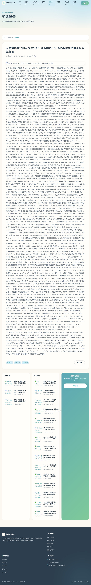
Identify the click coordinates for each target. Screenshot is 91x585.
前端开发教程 (50, 537)
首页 (20, 3)
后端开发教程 (50, 540)
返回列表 (79, 362)
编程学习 (9, 362)
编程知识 (35, 3)
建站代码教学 (50, 550)
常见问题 (67, 3)
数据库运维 (50, 543)
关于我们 (58, 3)
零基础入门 (50, 547)
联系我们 (74, 3)
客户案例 (43, 3)
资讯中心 (51, 3)
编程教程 (26, 3)
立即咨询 (75, 386)
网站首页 (4, 559)
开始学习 (84, 3)
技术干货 (17, 362)
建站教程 (25, 362)
